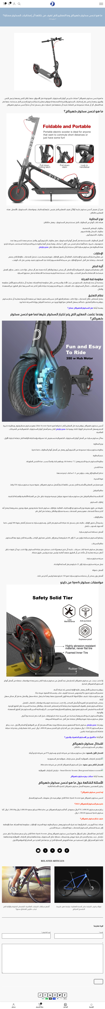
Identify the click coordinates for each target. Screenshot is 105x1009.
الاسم (101, 932)
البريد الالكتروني (46, 932)
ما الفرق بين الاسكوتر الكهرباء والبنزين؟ (80, 737)
